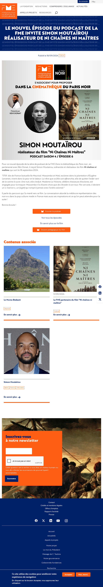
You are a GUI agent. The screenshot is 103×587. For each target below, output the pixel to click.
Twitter (100, 300)
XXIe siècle (20, 388)
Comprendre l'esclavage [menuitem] (61, 6)
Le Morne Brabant (12, 299)
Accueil (51, 531)
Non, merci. (83, 574)
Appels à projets (51, 540)
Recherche (51, 568)
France (12, 388)
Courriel (9, 446)
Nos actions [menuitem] (41, 6)
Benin (6, 388)
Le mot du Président (51, 550)
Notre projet (51, 545)
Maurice (7, 309)
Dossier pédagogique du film (53, 229)
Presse (51, 514)
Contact (51, 502)
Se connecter (83, 1)
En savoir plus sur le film (51, 223)
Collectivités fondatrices (51, 563)
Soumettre (11, 478)
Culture (61, 56)
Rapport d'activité (51, 511)
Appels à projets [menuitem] (28, 13)
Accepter (68, 574)
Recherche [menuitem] (56, 13)
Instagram (66, 520)
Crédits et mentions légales (51, 505)
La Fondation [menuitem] (26, 6)
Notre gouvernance (52, 558)
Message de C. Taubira (51, 554)
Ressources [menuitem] (45, 13)
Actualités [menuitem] (81, 6)
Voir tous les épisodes (51, 217)
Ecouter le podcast (53, 211)
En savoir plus (12, 314)
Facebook (100, 287)
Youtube (58, 520)
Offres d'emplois (51, 508)
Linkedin (100, 293)
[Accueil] (8, 11)
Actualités (51, 536)
